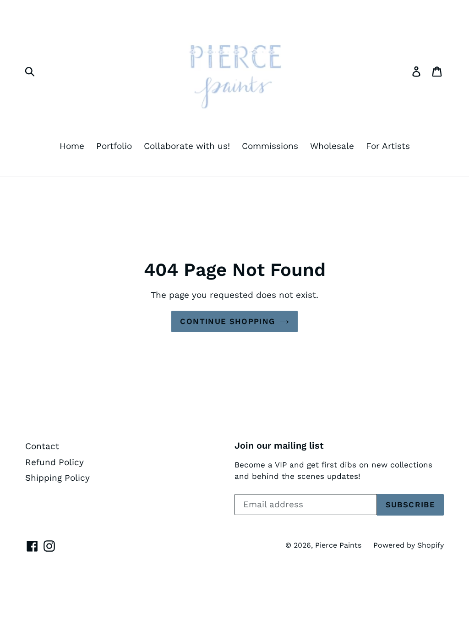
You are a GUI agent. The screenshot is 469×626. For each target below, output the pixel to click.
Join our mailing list (279, 445)
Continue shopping (227, 321)
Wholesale (332, 146)
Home (72, 146)
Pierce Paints (338, 545)
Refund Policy (54, 462)
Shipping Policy (57, 477)
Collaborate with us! (187, 146)
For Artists (388, 146)
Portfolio (114, 146)
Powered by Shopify (408, 545)
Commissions (270, 146)
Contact (42, 446)
